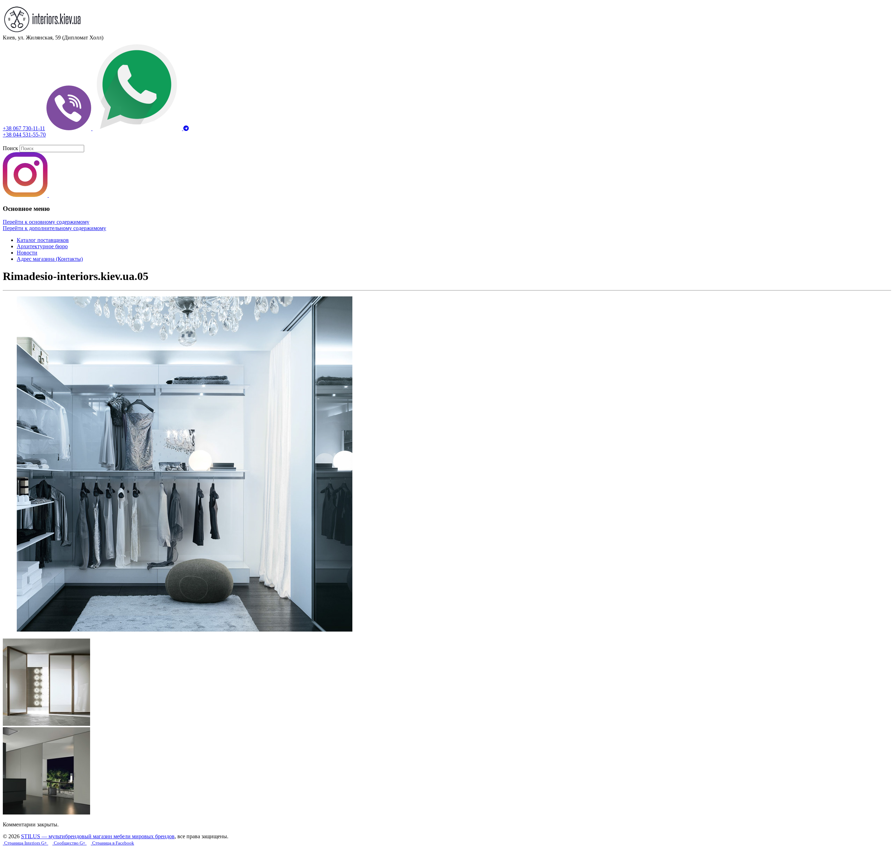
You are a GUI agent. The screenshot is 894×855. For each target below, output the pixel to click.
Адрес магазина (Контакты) (50, 259)
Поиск (10, 148)
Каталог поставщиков (43, 240)
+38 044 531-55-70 (24, 135)
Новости (27, 253)
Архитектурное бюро (42, 246)
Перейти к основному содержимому (46, 222)
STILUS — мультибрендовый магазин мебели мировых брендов (98, 836)
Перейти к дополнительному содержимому (54, 228)
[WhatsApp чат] (138, 128)
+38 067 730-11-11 (24, 128)
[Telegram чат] (186, 128)
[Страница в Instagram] (26, 195)
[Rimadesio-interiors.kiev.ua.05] (184, 630)
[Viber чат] (69, 128)
